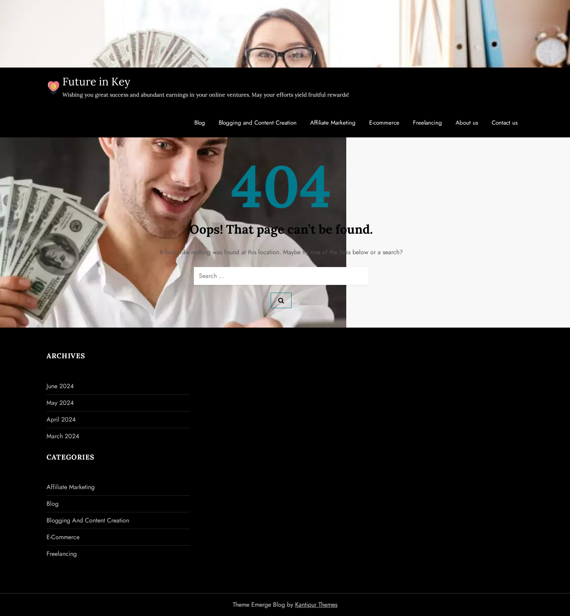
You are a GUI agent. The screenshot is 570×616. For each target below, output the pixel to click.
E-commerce (384, 122)
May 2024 (60, 402)
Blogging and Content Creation (258, 122)
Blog (199, 122)
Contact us (505, 122)
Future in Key (96, 81)
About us (467, 122)
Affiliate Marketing (333, 122)
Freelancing (427, 122)
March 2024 (63, 436)
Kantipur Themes (316, 604)
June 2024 (60, 386)
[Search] (281, 300)
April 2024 (61, 419)
